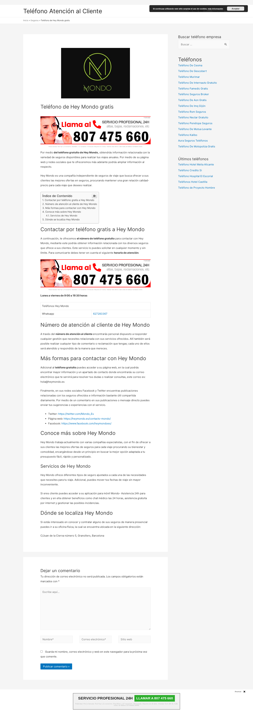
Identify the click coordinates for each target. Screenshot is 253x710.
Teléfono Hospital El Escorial (195, 176)
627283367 (100, 313)
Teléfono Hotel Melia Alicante (196, 164)
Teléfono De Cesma (190, 65)
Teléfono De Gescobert (192, 71)
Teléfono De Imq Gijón (191, 106)
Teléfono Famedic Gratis (193, 88)
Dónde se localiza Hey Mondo (62, 219)
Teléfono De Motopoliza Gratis (196, 146)
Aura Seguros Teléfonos (193, 140)
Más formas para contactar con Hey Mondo (70, 207)
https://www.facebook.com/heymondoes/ (86, 423)
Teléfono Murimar (189, 76)
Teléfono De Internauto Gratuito (197, 82)
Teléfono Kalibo (187, 135)
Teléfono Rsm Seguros (192, 111)
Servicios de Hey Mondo (63, 215)
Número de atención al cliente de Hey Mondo (71, 203)
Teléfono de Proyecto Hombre (196, 187)
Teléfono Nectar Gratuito (193, 117)
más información (215, 8)
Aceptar (236, 8)
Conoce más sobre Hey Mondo (63, 211)
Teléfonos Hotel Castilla (192, 181)
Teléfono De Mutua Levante (195, 129)
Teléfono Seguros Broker (193, 94)
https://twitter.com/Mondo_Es (76, 413)
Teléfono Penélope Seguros (195, 123)
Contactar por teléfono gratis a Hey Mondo (69, 200)
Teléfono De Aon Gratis (192, 100)
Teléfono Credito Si (190, 170)
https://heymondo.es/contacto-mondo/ (87, 418)
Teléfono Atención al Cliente (62, 11)
